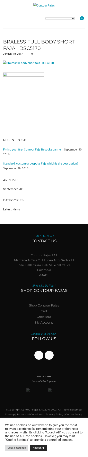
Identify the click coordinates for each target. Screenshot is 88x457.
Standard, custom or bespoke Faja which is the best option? (40, 163)
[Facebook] (38, 355)
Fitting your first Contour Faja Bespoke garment (33, 149)
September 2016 (14, 189)
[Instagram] (49, 355)
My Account (44, 322)
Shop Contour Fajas (44, 305)
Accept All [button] (38, 447)
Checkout (44, 317)
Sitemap (10, 414)
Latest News (11, 209)
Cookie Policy (73, 414)
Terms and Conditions (30, 414)
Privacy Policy (54, 414)
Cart (44, 311)
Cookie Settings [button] (17, 447)
